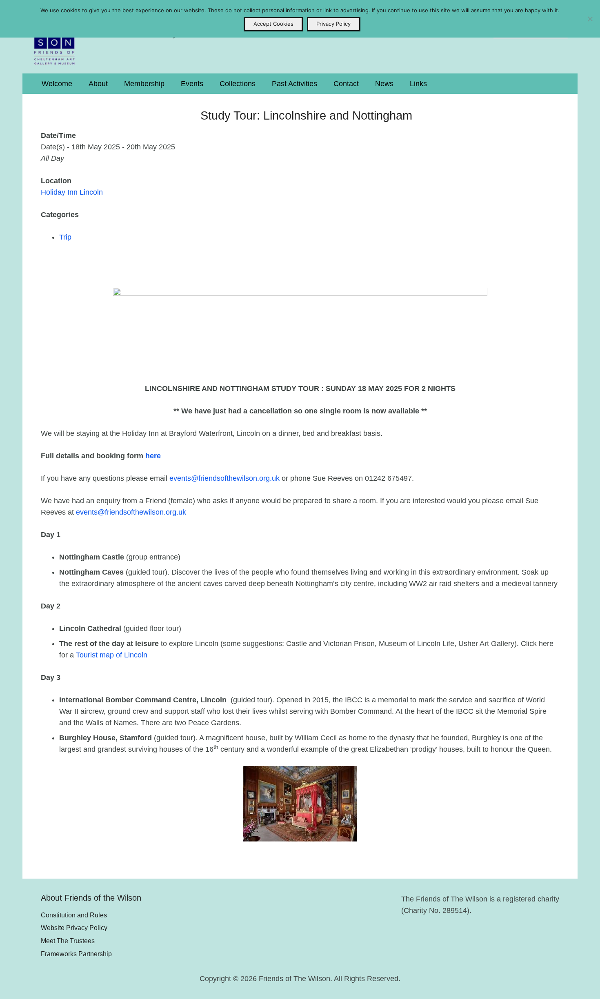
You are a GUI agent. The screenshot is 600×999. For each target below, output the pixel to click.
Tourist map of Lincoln (111, 655)
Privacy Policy (333, 23)
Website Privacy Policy (74, 927)
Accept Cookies (273, 23)
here (153, 456)
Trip (65, 237)
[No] (590, 19)
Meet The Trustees (68, 940)
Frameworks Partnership (76, 953)
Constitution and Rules (74, 915)
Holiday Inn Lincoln (72, 192)
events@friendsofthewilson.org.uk (224, 478)
